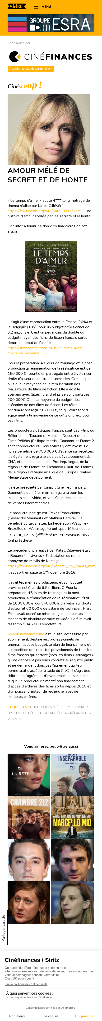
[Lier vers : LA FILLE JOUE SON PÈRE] (72, 817)
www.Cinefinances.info (26, 634)
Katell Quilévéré (43, 707)
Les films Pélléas (54, 713)
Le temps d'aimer (74, 707)
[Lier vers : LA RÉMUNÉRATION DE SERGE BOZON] (72, 860)
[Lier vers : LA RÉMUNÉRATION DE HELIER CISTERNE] (29, 860)
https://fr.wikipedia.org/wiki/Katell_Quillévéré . (46, 211)
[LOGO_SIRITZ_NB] (18, 7)
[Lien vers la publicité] (51, 23)
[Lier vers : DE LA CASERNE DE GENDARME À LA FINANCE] (29, 902)
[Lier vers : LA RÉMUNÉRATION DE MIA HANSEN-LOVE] (72, 902)
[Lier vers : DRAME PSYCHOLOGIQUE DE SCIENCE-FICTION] (29, 775)
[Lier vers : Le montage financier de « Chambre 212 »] (29, 817)
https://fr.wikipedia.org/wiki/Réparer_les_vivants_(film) (52, 566)
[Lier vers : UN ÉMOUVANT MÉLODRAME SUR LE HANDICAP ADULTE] (72, 775)
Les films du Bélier (23, 713)
